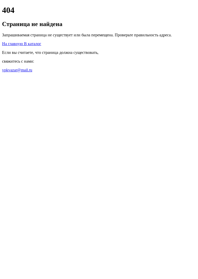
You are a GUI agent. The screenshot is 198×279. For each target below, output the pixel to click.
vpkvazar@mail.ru (17, 70)
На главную (13, 44)
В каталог (32, 44)
